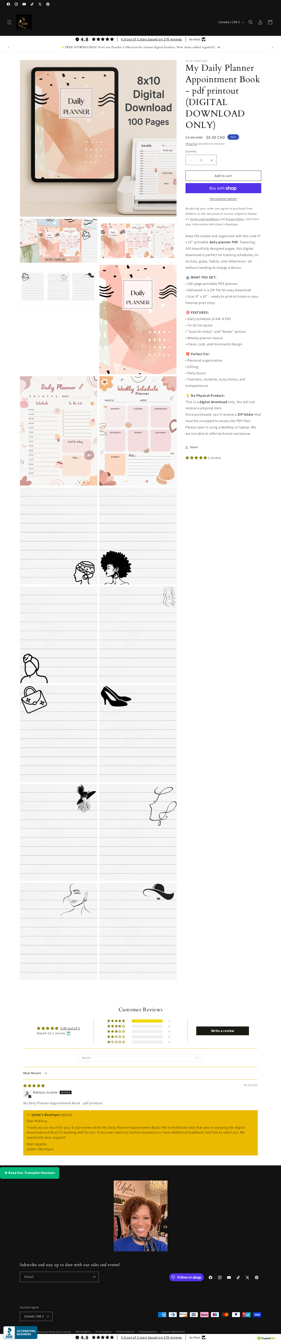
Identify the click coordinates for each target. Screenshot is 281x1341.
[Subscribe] (94, 1277)
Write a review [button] (222, 1030)
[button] (9, 22)
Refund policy (83, 1331)
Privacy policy (103, 1331)
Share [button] (194, 447)
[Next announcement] (272, 47)
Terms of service (125, 1331)
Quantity (191, 151)
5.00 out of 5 (70, 1028)
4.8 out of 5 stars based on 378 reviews (151, 39)
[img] (34, 1085)
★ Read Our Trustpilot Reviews (29, 1172)
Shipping (191, 143)
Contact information (173, 1331)
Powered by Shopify (60, 1331)
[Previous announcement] (8, 47)
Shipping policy (148, 1331)
